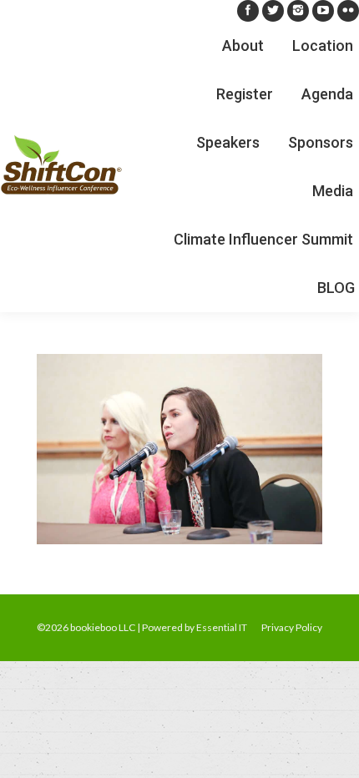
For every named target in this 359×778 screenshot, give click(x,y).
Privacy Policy (291, 627)
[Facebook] (248, 11)
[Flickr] (348, 11)
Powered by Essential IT (194, 627)
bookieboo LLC (102, 627)
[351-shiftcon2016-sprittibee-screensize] (179, 449)
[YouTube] (323, 11)
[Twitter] (273, 11)
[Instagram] (298, 11)
